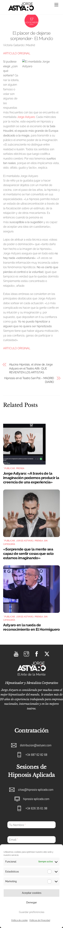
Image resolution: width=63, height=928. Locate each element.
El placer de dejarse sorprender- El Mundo (31, 35)
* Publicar (9, 468)
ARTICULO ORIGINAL (16, 53)
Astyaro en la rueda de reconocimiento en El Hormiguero (31, 627)
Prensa (20, 468)
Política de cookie (19, 920)
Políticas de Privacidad (39, 920)
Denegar (31, 902)
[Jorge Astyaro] (21, 10)
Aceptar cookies (31, 892)
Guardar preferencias (31, 912)
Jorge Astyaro (26, 117)
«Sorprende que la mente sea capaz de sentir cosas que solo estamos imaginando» (28, 553)
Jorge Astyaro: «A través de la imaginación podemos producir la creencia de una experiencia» (31, 477)
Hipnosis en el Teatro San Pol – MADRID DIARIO (29, 380)
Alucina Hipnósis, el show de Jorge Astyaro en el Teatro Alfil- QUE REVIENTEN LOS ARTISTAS (31, 368)
